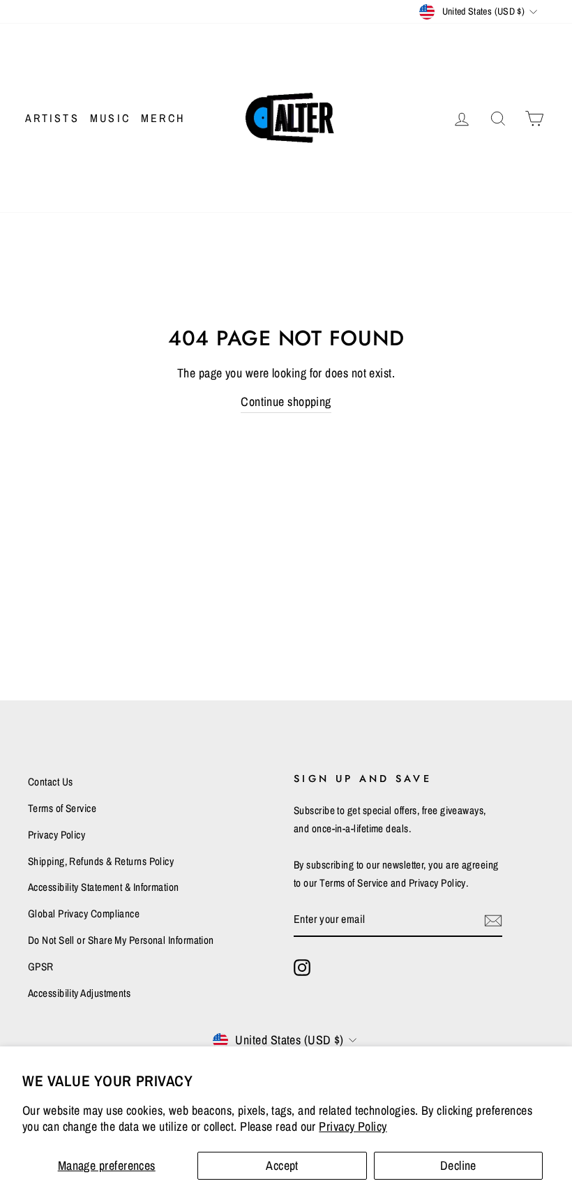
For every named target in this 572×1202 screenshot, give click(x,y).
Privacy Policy (352, 1126)
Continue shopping (286, 401)
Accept (282, 1165)
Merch (163, 118)
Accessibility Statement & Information (103, 887)
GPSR (41, 966)
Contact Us (50, 781)
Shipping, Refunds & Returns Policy (101, 861)
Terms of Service (62, 808)
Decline (458, 1165)
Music (110, 118)
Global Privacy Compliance (84, 913)
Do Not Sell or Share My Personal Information (121, 940)
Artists (52, 118)
